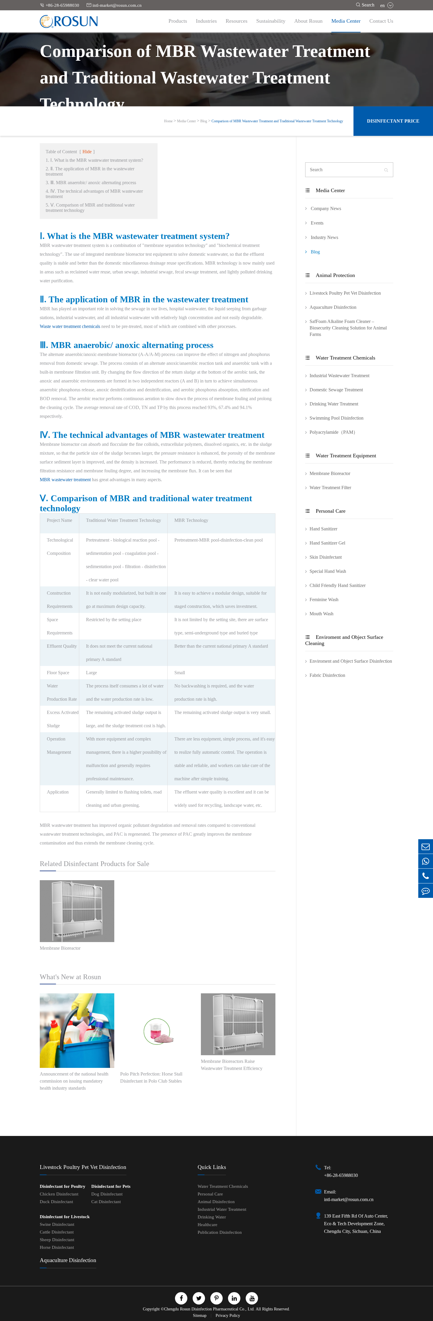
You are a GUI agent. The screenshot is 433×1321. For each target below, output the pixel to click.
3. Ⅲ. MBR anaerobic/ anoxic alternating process (91, 182)
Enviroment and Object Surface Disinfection (351, 661)
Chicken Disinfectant (59, 1194)
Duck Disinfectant (56, 1201)
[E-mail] (425, 846)
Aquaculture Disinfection (333, 307)
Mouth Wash (321, 613)
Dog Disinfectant (107, 1194)
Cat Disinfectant (106, 1201)
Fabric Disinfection (327, 675)
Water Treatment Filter (330, 487)
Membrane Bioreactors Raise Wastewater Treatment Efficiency (231, 1065)
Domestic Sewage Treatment (336, 389)
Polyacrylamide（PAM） (334, 432)
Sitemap (200, 1315)
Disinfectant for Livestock (65, 1216)
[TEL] (425, 876)
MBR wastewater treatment (65, 479)
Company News (325, 208)
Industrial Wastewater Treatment (339, 375)
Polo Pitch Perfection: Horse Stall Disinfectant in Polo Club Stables (151, 1077)
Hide (87, 151)
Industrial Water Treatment (222, 1209)
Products (177, 21)
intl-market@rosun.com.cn (114, 5)
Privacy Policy (228, 1315)
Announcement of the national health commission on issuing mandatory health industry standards (74, 1081)
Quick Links (212, 1167)
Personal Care (325, 511)
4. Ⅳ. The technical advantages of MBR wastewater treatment (94, 194)
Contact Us (381, 21)
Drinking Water (212, 1217)
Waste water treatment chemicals (70, 326)
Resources (236, 21)
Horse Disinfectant (57, 1247)
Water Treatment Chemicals (340, 358)
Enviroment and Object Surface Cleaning (344, 640)
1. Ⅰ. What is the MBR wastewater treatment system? (94, 160)
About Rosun (308, 21)
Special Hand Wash (328, 571)
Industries (206, 21)
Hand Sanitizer (323, 528)
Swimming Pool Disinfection (336, 417)
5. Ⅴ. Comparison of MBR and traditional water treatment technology (90, 207)
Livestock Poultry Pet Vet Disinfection (345, 293)
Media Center (346, 21)
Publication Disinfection (220, 1232)
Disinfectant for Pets (110, 1186)
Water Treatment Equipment (340, 456)
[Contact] (425, 890)
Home (168, 121)
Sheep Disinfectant (57, 1239)
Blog (203, 121)
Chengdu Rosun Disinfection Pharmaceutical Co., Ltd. (209, 1309)
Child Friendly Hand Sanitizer (338, 585)
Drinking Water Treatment (334, 403)
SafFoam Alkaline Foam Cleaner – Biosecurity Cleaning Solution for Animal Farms (348, 328)
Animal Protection (330, 275)
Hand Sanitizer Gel (327, 542)
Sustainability (270, 21)
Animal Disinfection (216, 1201)
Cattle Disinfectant (57, 1232)
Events (316, 222)
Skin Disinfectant (326, 557)
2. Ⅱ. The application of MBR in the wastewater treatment (90, 171)
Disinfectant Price (393, 120)
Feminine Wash (324, 599)
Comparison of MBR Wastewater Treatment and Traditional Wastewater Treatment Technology (277, 121)
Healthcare (207, 1224)
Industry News (324, 237)
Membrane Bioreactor (60, 948)
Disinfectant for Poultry (62, 1186)
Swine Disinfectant (57, 1224)
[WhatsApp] (425, 861)
